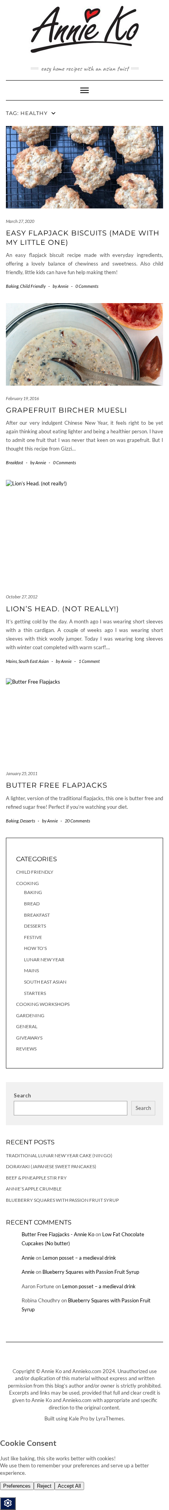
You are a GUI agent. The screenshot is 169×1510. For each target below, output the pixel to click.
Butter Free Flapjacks (56, 785)
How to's (35, 948)
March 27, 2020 (20, 221)
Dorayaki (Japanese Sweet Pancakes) (51, 1166)
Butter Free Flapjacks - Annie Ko (58, 1234)
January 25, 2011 (21, 773)
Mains (11, 661)
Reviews (26, 1049)
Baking (12, 286)
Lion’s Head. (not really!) (62, 609)
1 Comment (89, 661)
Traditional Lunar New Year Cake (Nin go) (59, 1155)
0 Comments (86, 286)
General (26, 1026)
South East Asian (33, 661)
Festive (33, 937)
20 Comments (77, 820)
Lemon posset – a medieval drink (79, 1258)
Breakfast (14, 462)
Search (22, 1095)
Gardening (30, 1015)
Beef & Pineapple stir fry (36, 1178)
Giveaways (29, 1038)
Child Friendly (33, 286)
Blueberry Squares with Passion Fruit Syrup (62, 1200)
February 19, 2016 (22, 398)
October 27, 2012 (21, 596)
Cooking (27, 883)
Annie (28, 1258)
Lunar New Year (44, 959)
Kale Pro (78, 1418)
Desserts (27, 820)
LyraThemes (110, 1418)
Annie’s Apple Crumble (34, 1189)
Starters (35, 993)
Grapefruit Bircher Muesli (66, 410)
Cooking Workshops (43, 1004)
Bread (32, 904)
